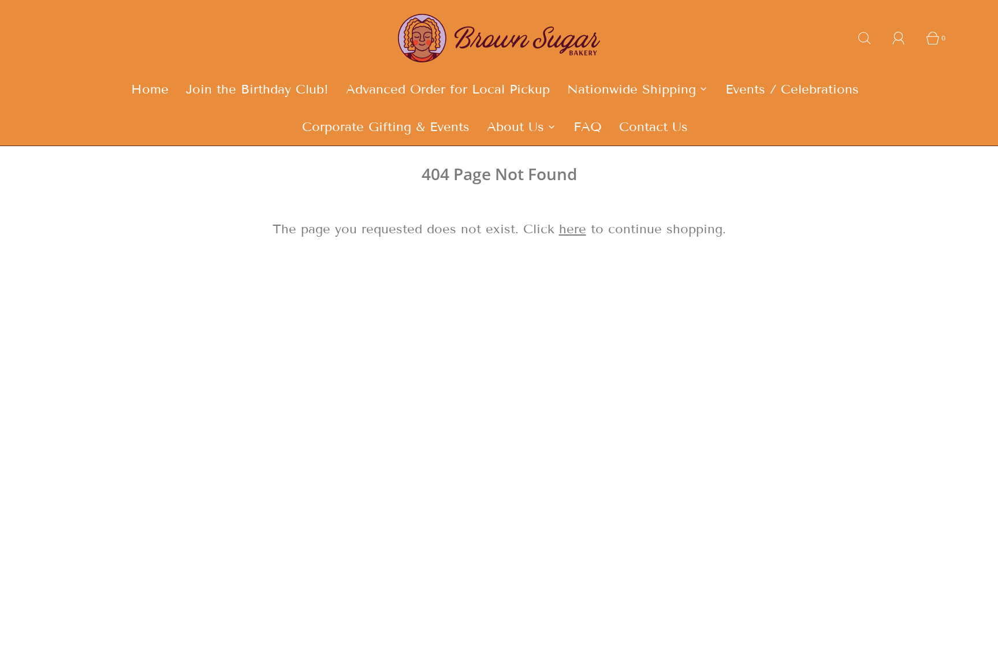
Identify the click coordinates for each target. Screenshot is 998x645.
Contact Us (653, 127)
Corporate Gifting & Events (386, 127)
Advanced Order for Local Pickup (448, 89)
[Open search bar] (871, 38)
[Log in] (905, 38)
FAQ (588, 127)
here (572, 229)
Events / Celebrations (792, 89)
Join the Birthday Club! (257, 89)
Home (150, 89)
